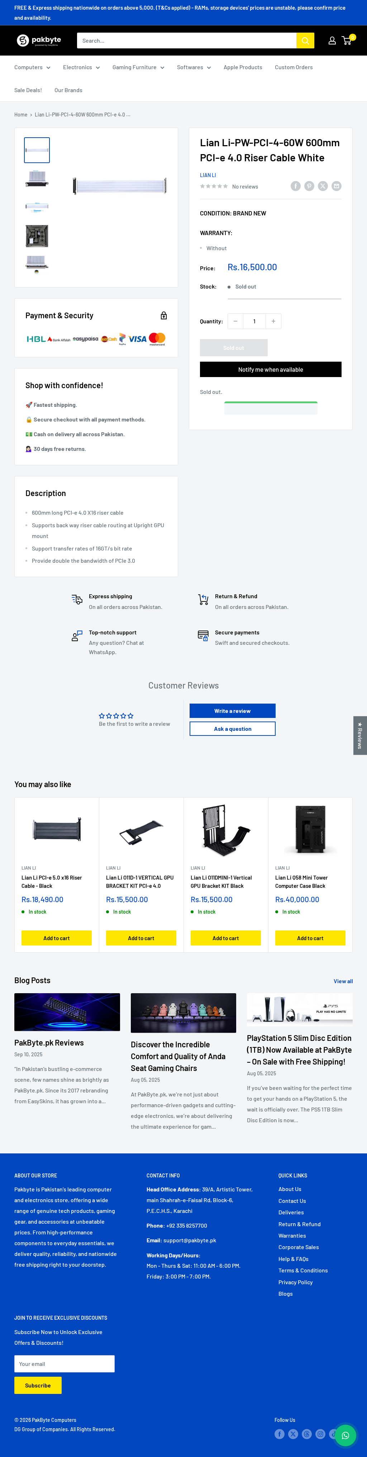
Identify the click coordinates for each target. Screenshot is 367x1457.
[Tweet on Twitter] (323, 185)
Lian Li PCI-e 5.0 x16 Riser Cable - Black (52, 881)
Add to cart (56, 938)
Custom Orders (294, 66)
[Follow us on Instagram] (320, 1434)
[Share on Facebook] (296, 185)
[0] (346, 40)
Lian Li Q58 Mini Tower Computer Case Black (301, 881)
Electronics (77, 66)
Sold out (233, 347)
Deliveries (291, 1212)
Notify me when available (270, 369)
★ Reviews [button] (360, 735)
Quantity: (211, 321)
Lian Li (208, 175)
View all (344, 980)
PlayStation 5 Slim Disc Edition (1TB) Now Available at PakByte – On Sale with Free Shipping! (299, 1049)
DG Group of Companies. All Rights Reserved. (64, 1429)
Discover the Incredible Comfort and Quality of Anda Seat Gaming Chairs (178, 1055)
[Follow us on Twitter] (293, 1434)
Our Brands (68, 89)
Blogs (285, 1293)
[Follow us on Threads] (307, 1434)
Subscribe (38, 1385)
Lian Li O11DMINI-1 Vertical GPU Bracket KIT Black (221, 881)
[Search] (305, 40)
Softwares (190, 66)
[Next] (353, 874)
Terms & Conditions (303, 1270)
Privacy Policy (295, 1282)
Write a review (232, 710)
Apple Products (243, 66)
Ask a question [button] (233, 728)
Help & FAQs (293, 1258)
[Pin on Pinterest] (309, 185)
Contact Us (292, 1200)
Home (21, 114)
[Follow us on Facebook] (280, 1434)
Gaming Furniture (135, 66)
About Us (289, 1188)
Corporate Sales (298, 1246)
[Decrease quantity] (235, 321)
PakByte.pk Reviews (49, 1042)
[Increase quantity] (273, 321)
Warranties (292, 1235)
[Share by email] (337, 185)
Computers (28, 66)
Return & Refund (299, 1223)
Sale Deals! (28, 89)
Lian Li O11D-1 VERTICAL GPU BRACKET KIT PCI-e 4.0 (140, 881)
